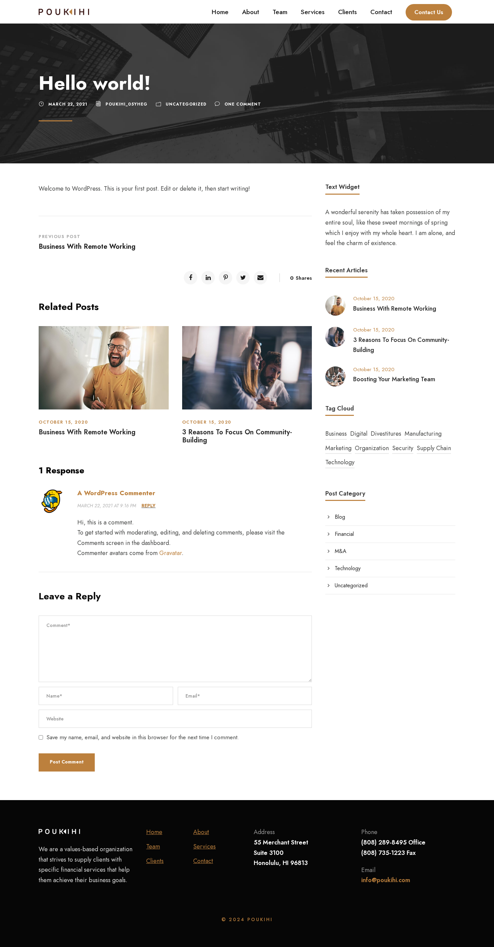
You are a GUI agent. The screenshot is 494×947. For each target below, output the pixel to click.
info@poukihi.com (385, 880)
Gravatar (170, 553)
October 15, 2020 (63, 422)
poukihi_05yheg (127, 104)
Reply (148, 505)
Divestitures (386, 433)
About (250, 11)
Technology (340, 462)
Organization (372, 448)
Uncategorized (186, 104)
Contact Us (428, 12)
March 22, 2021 (67, 104)
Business (336, 433)
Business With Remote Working (87, 432)
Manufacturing (423, 433)
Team (280, 11)
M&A (340, 551)
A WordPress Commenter (116, 493)
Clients (347, 11)
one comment (242, 104)
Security (402, 448)
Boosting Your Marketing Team (394, 379)
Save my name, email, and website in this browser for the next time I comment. (142, 737)
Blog (340, 517)
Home (220, 11)
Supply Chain (434, 448)
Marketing (338, 448)
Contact (381, 11)
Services (313, 11)
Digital (358, 433)
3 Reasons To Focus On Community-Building (237, 436)
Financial (344, 534)
